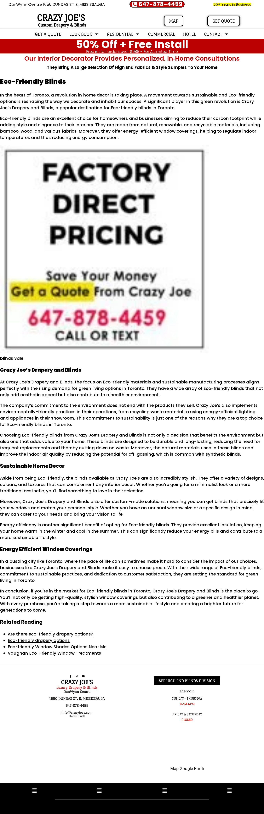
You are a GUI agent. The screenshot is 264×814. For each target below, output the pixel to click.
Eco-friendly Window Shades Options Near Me (57, 647)
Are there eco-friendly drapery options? (50, 634)
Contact (213, 34)
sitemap (187, 691)
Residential (120, 34)
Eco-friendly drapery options (39, 640)
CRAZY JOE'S (61, 17)
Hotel (189, 34)
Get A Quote (48, 34)
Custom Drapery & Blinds (62, 24)
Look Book (80, 34)
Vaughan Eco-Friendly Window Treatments (54, 653)
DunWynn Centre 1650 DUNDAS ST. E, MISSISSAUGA (57, 4)
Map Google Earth (187, 768)
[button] (34, 791)
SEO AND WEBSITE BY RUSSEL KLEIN (173, 805)
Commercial (161, 34)
